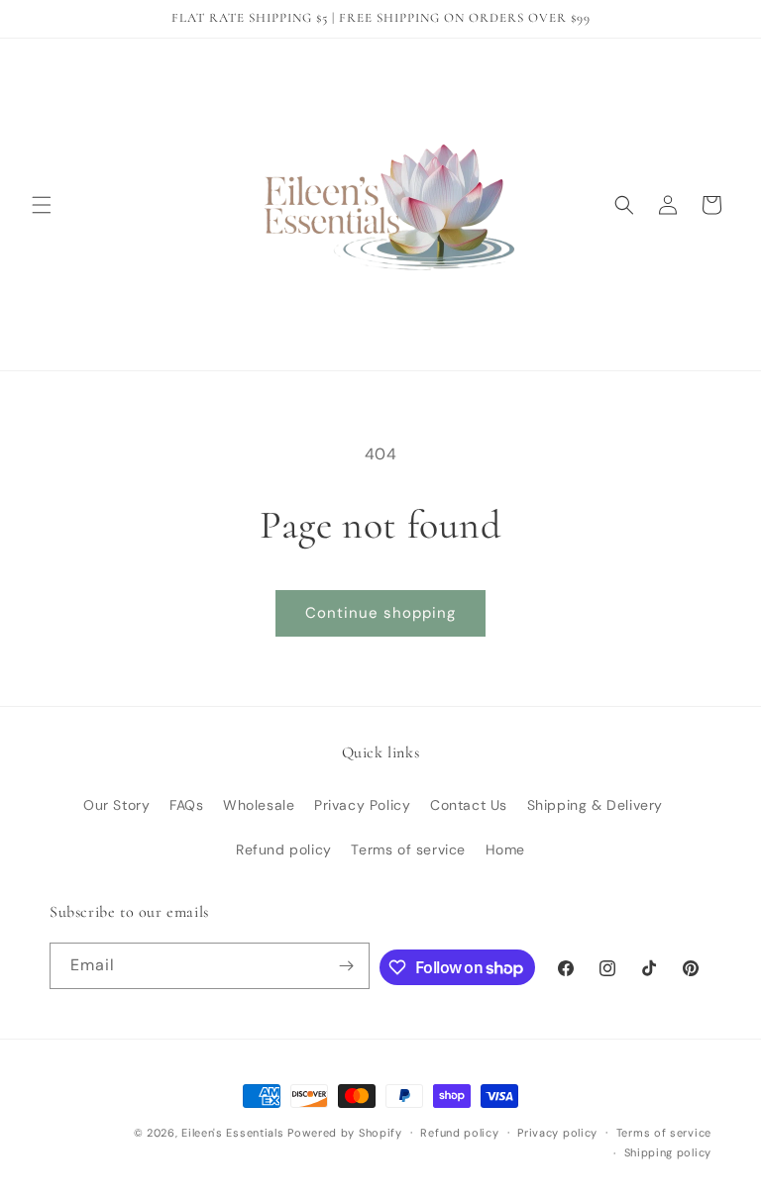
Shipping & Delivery (595, 805)
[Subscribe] (347, 966)
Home (505, 849)
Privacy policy (557, 1133)
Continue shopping (380, 613)
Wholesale (258, 805)
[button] (41, 205)
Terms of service (408, 849)
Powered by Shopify (344, 1133)
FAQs (186, 805)
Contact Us (468, 805)
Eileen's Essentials (232, 1133)
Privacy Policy (362, 805)
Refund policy (284, 849)
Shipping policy (668, 1152)
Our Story (116, 805)
